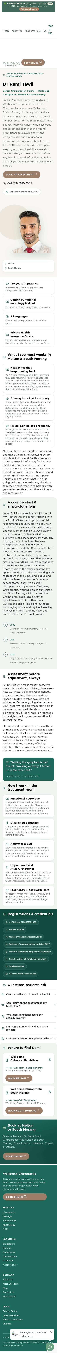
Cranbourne (9, 1252)
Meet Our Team (33, 31)
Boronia (7, 1248)
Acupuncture (9, 1221)
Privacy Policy (10, 1311)
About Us (17, 31)
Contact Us (8, 1292)
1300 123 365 (50, 29)
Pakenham (8, 1261)
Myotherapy (9, 1225)
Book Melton (17, 1078)
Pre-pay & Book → (29, 9)
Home (6, 31)
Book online (31, 63)
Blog (5, 1288)
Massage (7, 1217)
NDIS (5, 1229)
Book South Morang (22, 1111)
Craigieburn (9, 1244)
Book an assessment (20, 175)
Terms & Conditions (13, 1320)
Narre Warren (10, 1257)
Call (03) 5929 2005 (19, 183)
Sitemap (7, 1324)
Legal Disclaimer (11, 1316)
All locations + (10, 1265)
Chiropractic (9, 1212)
